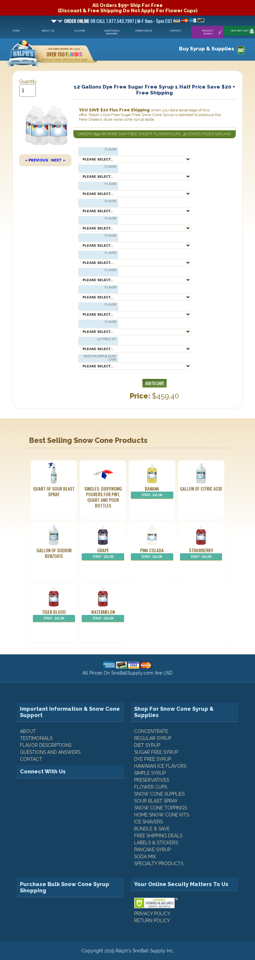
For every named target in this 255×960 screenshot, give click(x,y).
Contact (175, 30)
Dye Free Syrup (152, 759)
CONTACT (31, 759)
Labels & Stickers (156, 842)
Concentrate (151, 731)
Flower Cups (150, 787)
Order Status (143, 30)
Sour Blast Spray (156, 801)
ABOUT (28, 731)
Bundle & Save (152, 828)
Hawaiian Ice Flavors (160, 766)
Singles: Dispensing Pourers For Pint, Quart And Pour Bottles (103, 497)
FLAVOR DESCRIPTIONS (45, 745)
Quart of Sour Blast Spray (54, 491)
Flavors (79, 30)
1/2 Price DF (106, 339)
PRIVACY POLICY (152, 913)
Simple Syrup (150, 773)
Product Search (207, 32)
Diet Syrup (147, 745)
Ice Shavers (148, 821)
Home (16, 30)
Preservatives (151, 780)
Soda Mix (145, 856)
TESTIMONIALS (36, 738)
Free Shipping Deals (158, 835)
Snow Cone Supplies (159, 794)
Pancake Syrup (152, 849)
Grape (103, 553)
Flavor (110, 149)
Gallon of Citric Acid (201, 488)
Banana (151, 491)
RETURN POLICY (152, 920)
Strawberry (201, 553)
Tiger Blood (54, 614)
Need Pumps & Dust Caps (100, 358)
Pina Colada (152, 553)
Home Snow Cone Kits (161, 814)
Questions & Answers (112, 32)
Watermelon (103, 614)
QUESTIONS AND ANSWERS (50, 752)
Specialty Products (158, 863)
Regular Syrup (152, 738)
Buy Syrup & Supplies (206, 49)
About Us (48, 30)
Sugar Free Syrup (156, 752)
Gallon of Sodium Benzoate (54, 553)
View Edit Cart (239, 30)
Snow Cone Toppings (160, 807)
